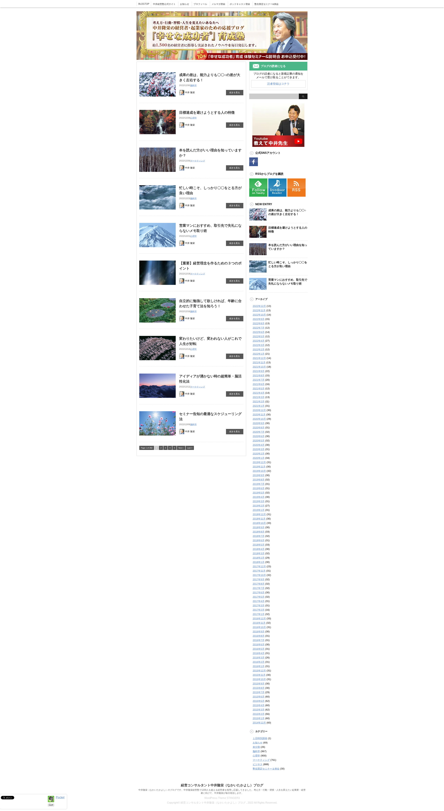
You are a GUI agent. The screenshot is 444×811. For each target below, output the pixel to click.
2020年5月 (258, 440)
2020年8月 (258, 427)
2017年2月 (258, 609)
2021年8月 (258, 375)
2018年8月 (258, 531)
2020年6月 (258, 436)
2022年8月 (258, 323)
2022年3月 (258, 345)
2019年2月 (258, 505)
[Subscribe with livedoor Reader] (277, 194)
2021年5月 (258, 388)
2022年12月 (259, 306)
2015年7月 (258, 692)
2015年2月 (258, 714)
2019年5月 (258, 492)
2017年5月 (258, 596)
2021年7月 (258, 379)
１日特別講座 (260, 738)
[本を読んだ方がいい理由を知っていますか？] (258, 254)
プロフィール (200, 4)
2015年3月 (258, 709)
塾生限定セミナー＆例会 (266, 768)
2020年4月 (258, 445)
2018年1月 (258, 562)
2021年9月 (258, 371)
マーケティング (197, 161)
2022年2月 (258, 349)
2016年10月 (259, 627)
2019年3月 (258, 501)
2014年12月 (259, 722)
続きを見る (234, 92)
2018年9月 (258, 527)
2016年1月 (258, 666)
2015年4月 (258, 705)
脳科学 (193, 85)
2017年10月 (259, 575)
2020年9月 (258, 423)
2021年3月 (258, 397)
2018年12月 (259, 514)
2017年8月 (258, 583)
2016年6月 (258, 644)
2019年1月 (258, 510)
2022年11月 (259, 310)
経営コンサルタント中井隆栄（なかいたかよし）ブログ (222, 785)
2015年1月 (258, 718)
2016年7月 (258, 640)
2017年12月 (259, 566)
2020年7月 (258, 431)
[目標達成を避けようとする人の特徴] (258, 237)
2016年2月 (258, 661)
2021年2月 (258, 401)
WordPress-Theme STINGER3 (222, 797)
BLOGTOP (143, 4)
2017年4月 (258, 601)
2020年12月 (259, 410)
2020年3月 (258, 449)
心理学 (193, 118)
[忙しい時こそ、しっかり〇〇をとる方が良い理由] (258, 272)
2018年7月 (258, 536)
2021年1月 (258, 405)
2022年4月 (258, 340)
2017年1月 (258, 614)
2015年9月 (258, 683)
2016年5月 (258, 648)
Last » (189, 448)
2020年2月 (258, 453)
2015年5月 (258, 701)
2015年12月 (259, 670)
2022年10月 (259, 314)
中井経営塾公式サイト (164, 4)
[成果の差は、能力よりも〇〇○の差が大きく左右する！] (258, 220)
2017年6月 (258, 592)
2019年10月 (259, 471)
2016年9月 (258, 631)
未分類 (256, 747)
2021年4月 (258, 392)
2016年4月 (258, 653)
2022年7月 (258, 327)
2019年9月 (258, 475)
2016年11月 (259, 622)
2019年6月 (258, 488)
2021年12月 (259, 358)
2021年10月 (259, 366)
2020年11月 (259, 414)
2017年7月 (258, 588)
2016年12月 (259, 618)
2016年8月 (258, 635)
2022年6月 (258, 332)
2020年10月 (259, 418)
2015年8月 (258, 688)
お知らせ (184, 4)
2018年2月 (258, 557)
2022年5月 (258, 336)
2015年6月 (258, 696)
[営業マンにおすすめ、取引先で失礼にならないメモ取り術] (258, 289)
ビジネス (257, 764)
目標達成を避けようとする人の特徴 (207, 112)
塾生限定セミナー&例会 (266, 4)
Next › (181, 448)
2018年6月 (258, 540)
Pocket (60, 797)
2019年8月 (258, 479)
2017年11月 (259, 570)
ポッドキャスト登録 (240, 4)
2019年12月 (259, 462)
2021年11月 (259, 362)
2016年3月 (258, 657)
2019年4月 (258, 497)
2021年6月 (258, 384)
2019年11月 (259, 466)
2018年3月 (258, 553)
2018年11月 (259, 518)
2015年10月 (259, 679)
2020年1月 (258, 458)
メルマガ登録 (218, 4)
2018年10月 (259, 523)
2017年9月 (258, 579)
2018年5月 (258, 544)
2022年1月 (258, 353)
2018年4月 (258, 549)
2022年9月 (258, 319)
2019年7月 (258, 484)
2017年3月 (258, 605)
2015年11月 (259, 675)
